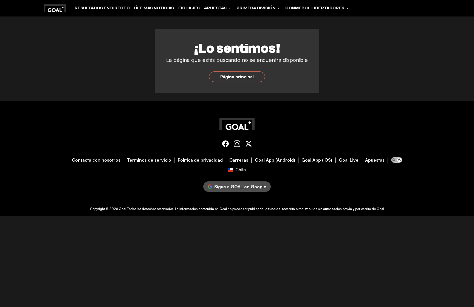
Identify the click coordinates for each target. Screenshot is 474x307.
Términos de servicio (149, 160)
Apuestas (375, 160)
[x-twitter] (248, 144)
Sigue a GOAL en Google (240, 186)
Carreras (238, 160)
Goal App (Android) (275, 160)
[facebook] (225, 144)
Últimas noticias (154, 7)
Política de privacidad (200, 160)
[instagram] (237, 144)
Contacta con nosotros (96, 160)
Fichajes (189, 7)
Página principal (237, 76)
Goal (122, 209)
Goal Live (349, 160)
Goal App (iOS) (316, 160)
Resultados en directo (102, 7)
